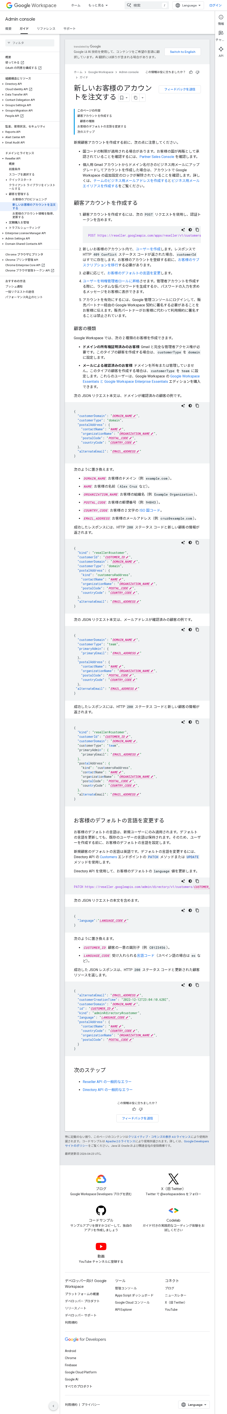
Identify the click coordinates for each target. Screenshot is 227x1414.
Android (70, 1351)
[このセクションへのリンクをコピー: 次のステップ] (110, 1070)
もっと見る (96, 5)
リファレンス (46, 29)
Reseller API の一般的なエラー (107, 1082)
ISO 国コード (149, 510)
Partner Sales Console (156, 157)
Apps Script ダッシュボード (134, 1295)
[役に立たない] (197, 72)
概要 (8, 29)
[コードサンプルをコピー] (197, 229)
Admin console (20, 19)
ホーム (75, 5)
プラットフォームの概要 (82, 1294)
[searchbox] (29, 42)
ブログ (169, 1288)
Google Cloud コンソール (132, 1302)
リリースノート (75, 1308)
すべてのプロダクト (78, 1386)
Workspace (44, 5)
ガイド (24, 29)
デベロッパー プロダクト (82, 1301)
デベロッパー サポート (81, 1315)
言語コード (146, 955)
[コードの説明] (183, 229)
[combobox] (147, 5)
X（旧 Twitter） (176, 1302)
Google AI (71, 1379)
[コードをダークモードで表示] (190, 229)
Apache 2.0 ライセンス (120, 1141)
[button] (29, 84)
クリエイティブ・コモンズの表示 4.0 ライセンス (159, 1137)
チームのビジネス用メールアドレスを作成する (130, 181)
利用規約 (71, 1322)
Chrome (70, 1358)
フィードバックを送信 (179, 89)
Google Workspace (100, 72)
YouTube (171, 1309)
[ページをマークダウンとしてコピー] (136, 98)
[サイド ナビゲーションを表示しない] (53, 1406)
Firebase (71, 1365)
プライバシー (91, 1404)
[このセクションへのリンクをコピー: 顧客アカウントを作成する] (142, 203)
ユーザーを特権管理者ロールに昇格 (111, 281)
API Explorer (123, 1309)
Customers (108, 857)
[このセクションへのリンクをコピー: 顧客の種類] (100, 329)
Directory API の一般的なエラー (108, 1090)
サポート (69, 29)
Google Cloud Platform (81, 1372)
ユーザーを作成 (148, 249)
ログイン (215, 5)
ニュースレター (175, 1295)
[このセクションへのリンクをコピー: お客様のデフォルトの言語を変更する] (168, 821)
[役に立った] (191, 72)
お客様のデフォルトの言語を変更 (133, 273)
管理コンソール (126, 1288)
